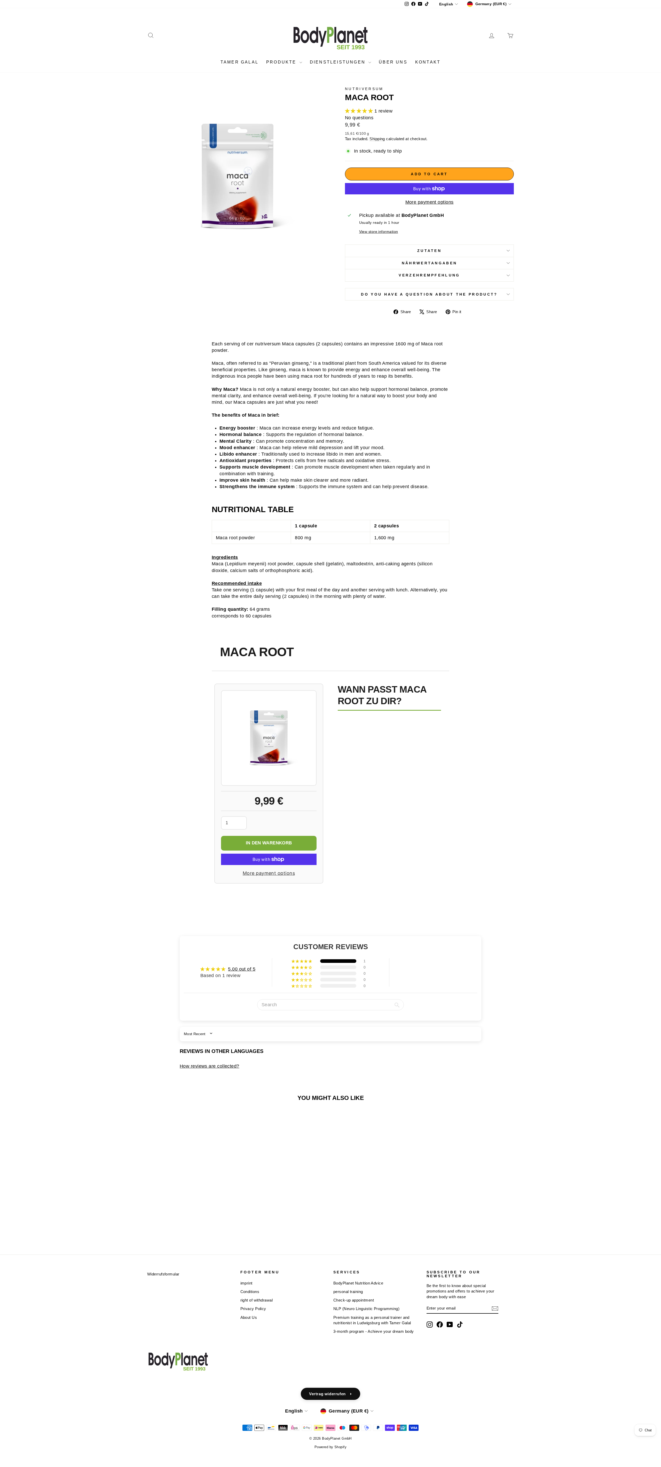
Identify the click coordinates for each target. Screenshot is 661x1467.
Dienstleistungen (338, 62)
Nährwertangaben (429, 263)
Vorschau (191, 1195)
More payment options (429, 202)
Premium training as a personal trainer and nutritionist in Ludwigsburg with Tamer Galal (372, 1320)
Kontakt (427, 62)
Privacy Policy (253, 1308)
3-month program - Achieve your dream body (373, 1331)
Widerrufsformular (163, 1274)
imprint (246, 1283)
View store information (378, 231)
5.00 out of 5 (241, 969)
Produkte (282, 62)
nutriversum (364, 89)
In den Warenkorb (269, 842)
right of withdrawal (256, 1300)
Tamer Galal (239, 62)
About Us (248, 1317)
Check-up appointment (353, 1300)
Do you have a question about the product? (429, 294)
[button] (359, 111)
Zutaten (429, 251)
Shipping (377, 139)
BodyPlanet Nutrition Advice (358, 1283)
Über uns (393, 62)
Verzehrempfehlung (429, 275)
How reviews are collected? (209, 1066)
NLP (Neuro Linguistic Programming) (366, 1308)
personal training (348, 1291)
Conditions (249, 1291)
